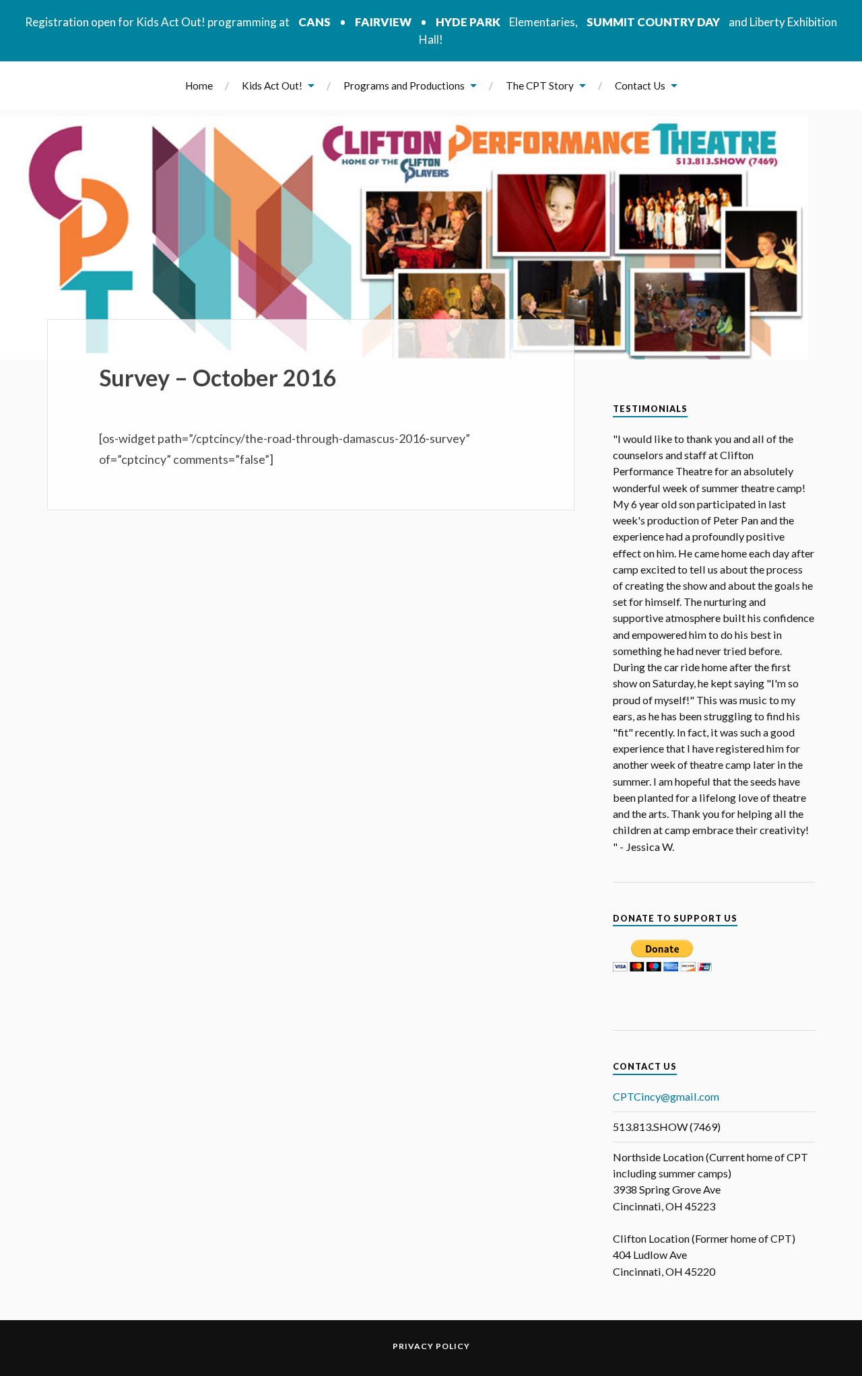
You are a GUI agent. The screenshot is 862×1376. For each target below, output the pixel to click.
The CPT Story (540, 85)
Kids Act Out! (272, 85)
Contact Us (640, 85)
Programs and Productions (404, 85)
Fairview (383, 22)
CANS (314, 22)
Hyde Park (468, 22)
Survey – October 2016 (218, 377)
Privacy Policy (431, 1346)
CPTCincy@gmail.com (666, 1096)
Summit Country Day (653, 22)
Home (199, 85)
